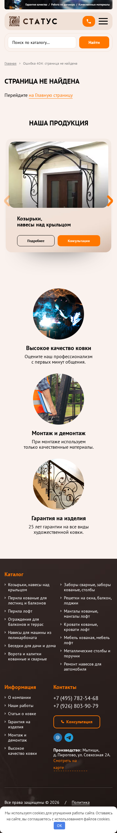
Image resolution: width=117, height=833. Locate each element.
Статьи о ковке (22, 713)
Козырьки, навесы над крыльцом (29, 587)
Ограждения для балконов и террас (26, 622)
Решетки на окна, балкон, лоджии (87, 600)
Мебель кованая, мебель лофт (87, 640)
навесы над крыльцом (44, 222)
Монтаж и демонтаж (17, 738)
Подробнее (35, 240)
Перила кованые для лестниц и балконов (27, 600)
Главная (10, 63)
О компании (19, 697)
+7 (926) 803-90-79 (75, 706)
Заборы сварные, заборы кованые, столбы (87, 587)
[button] (88, 21)
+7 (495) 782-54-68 (75, 698)
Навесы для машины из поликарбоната (29, 635)
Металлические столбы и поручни (87, 653)
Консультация (79, 240)
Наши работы (20, 705)
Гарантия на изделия (19, 724)
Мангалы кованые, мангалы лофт (81, 614)
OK (59, 825)
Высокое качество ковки (22, 751)
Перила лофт (20, 611)
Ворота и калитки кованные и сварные (27, 656)
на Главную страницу (51, 95)
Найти (94, 42)
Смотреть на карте (65, 764)
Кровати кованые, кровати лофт (81, 627)
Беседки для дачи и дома (32, 645)
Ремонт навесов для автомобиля (82, 667)
